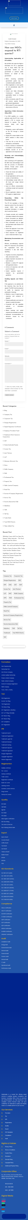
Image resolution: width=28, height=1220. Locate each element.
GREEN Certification (6, 928)
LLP (5, 457)
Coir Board (4, 848)
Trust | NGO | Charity (7, 689)
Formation (7, 1113)
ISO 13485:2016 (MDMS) (7, 887)
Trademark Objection (6, 747)
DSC (19, 580)
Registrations (8, 1122)
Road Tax (7, 489)
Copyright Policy (9, 1162)
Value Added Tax (9, 526)
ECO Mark (3, 812)
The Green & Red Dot (6, 824)
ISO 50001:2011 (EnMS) (7, 893)
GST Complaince (5, 721)
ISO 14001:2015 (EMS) (7, 876)
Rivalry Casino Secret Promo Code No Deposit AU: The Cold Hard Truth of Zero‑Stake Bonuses (14, 562)
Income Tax (7, 449)
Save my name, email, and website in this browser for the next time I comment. (14, 388)
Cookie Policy (8, 1153)
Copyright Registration (7, 756)
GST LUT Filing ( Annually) (7, 713)
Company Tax (8, 414)
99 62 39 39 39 (9, 1183)
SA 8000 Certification (6, 931)
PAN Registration (5, 698)
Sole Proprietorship (6, 666)
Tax (6, 1116)
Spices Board (4, 837)
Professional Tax (9, 477)
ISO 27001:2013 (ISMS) (7, 884)
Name (7, 341)
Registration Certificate (7, 779)
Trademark (7, 632)
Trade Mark (7, 518)
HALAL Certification (6, 908)
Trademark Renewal (6, 742)
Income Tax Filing (5, 701)
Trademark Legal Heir (6, 739)
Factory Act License (6, 794)
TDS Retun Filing (5, 707)
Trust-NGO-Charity (9, 522)
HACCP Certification (6, 910)
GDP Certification (5, 925)
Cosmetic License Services (8, 788)
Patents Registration (6, 759)
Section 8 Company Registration (13, 493)
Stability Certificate (6, 768)
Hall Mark (3, 807)
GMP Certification (5, 919)
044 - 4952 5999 (9, 1187)
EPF (5, 584)
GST (5, 441)
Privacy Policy (8, 1146)
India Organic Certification (7, 818)
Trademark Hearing (6, 745)
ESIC (10, 584)
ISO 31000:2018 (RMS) (7, 899)
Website (7, 356)
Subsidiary (7, 505)
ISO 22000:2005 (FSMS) (7, 882)
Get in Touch (14, 18)
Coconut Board (5, 840)
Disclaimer (8, 1156)
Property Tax (8, 481)
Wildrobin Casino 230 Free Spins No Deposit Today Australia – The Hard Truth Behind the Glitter (13, 538)
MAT (10, 593)
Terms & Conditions (10, 1149)
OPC (5, 598)
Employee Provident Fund (11, 430)
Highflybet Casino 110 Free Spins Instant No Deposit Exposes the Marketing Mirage (12, 555)
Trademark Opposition (7, 750)
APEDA (3, 857)
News (5, 465)
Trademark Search (6, 733)
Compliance (8, 1135)
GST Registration (5, 724)
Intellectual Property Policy (12, 1165)
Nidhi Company (8, 469)
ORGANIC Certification (7, 934)
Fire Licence (4, 771)
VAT (5, 637)
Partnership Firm (5, 669)
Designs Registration (10, 422)
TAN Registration (5, 704)
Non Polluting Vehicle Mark (8, 827)
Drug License (4, 791)
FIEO (2, 863)
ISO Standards (9, 1132)
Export (6, 1129)
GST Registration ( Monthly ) (8, 710)
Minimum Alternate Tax (11, 461)
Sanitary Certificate (6, 774)
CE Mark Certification (6, 916)
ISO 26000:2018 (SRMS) (7, 896)
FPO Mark (3, 815)
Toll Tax (6, 514)
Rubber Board (4, 854)
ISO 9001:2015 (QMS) (6, 873)
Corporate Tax (8, 418)
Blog (5, 410)
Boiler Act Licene (5, 782)
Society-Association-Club (11, 501)
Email (7, 348)
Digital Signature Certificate (12, 426)
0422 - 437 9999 (9, 1190)
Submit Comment (9, 395)
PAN (5, 473)
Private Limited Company (7, 678)
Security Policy (9, 1159)
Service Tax (7, 497)
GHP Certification (5, 922)
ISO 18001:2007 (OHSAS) (7, 879)
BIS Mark (3, 804)
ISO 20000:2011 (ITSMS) (7, 890)
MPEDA (3, 860)
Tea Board (4, 846)
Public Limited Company (11, 485)
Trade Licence (4, 776)
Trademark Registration (7, 736)
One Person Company (7, 672)
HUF (20, 584)
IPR (6, 1119)
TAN (5, 509)
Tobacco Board (5, 851)
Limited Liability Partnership (8, 675)
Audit (6, 1138)
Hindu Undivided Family (11, 445)
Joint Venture (8, 453)
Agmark (3, 810)
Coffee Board (4, 843)
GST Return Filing (5, 716)
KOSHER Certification (6, 913)
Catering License (5, 785)
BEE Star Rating (5, 821)
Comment (8, 363)
